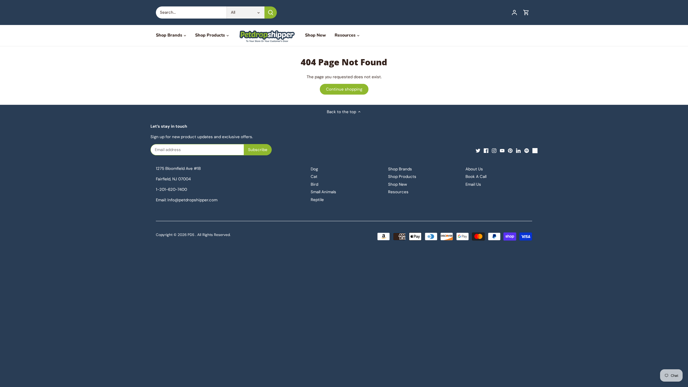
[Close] (137, 190)
